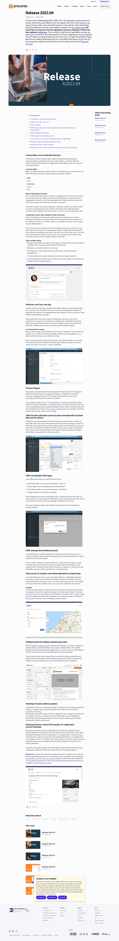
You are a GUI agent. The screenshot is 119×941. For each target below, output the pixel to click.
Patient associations (48, 918)
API (33, 819)
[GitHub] (16, 931)
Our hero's (45, 908)
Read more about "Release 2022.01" (102, 134)
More (96, 908)
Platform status (98, 915)
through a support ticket (58, 409)
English (94, 1)
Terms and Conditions (14, 935)
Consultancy (81, 918)
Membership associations (49, 913)
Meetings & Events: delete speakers (42, 145)
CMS (38, 819)
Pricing (89, 6)
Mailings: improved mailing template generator (45, 142)
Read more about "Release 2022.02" (102, 126)
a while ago (42, 32)
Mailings (54, 819)
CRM (28, 819)
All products (63, 910)
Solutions (66, 6)
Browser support (99, 923)
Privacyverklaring (26, 935)
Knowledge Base (82, 913)
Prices (61, 913)
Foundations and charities (49, 915)
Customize (52, 897)
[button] (27, 50)
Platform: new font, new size (39, 122)
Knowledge (74, 6)
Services (82, 6)
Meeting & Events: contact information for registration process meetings (53, 147)
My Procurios (105, 1)
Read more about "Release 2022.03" (102, 119)
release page (80, 27)
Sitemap (56, 935)
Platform (59, 6)
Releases (62, 915)
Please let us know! (45, 763)
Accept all (41, 897)
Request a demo (105, 6)
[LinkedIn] (9, 931)
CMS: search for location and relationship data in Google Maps (50, 139)
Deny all (62, 897)
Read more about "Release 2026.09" (102, 141)
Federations (46, 920)
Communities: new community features (43, 119)
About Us (97, 910)
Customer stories (47, 910)
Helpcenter (80, 910)
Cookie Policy (36, 935)
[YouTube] (13, 931)
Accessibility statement (46, 935)
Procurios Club (81, 920)
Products (62, 908)
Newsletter (97, 913)
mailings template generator (41, 646)
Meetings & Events (63, 819)
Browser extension (99, 920)
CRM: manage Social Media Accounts (42, 136)
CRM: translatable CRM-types (39, 133)
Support (80, 908)
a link (29, 187)
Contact (95, 6)
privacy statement (50, 894)
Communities (45, 819)
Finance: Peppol (35, 125)
